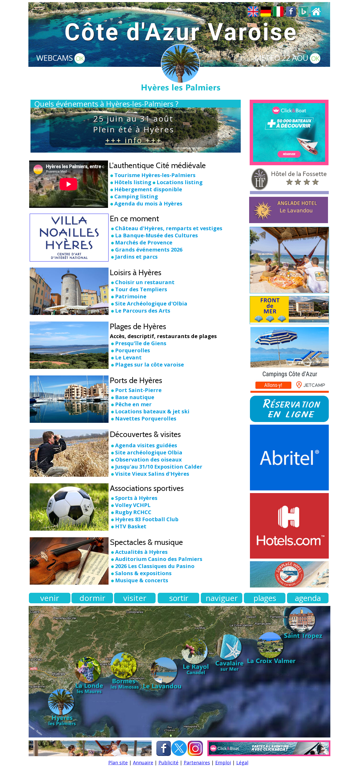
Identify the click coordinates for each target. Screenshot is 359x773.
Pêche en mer (133, 404)
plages (264, 598)
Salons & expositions (143, 573)
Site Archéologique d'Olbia (151, 303)
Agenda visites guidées (146, 445)
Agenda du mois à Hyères (148, 203)
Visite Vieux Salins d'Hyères (152, 473)
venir (49, 598)
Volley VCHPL (133, 505)
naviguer (222, 598)
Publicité (168, 762)
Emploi (223, 762)
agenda (308, 598)
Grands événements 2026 (148, 249)
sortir (178, 598)
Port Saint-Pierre (138, 390)
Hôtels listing (132, 182)
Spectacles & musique (146, 542)
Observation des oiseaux (148, 459)
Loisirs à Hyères (135, 272)
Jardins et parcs (136, 256)
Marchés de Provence (143, 242)
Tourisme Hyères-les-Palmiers (155, 175)
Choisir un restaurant (145, 282)
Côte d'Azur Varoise (181, 32)
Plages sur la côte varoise (149, 364)
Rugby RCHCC (133, 512)
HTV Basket (130, 526)
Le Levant (128, 357)
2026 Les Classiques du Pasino (154, 566)
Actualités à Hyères (141, 551)
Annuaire (143, 762)
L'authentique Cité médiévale (157, 165)
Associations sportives (147, 488)
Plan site (118, 762)
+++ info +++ (133, 140)
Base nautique (134, 397)
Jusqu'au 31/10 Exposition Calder (158, 466)
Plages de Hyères (138, 326)
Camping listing (136, 196)
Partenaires (197, 762)
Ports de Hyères (136, 380)
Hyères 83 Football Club (146, 519)
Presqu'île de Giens (140, 343)
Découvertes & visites (145, 434)
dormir (92, 598)
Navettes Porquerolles (145, 418)
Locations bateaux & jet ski (152, 411)
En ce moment (134, 218)
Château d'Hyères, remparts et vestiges (168, 228)
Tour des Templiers (141, 289)
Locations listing (180, 182)
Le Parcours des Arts (142, 310)
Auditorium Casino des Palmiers (158, 559)
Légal (242, 762)
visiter (134, 598)
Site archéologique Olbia (148, 452)
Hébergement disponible (148, 189)
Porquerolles (132, 350)
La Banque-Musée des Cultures (156, 235)
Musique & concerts (141, 580)
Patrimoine (130, 296)
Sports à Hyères (136, 497)
